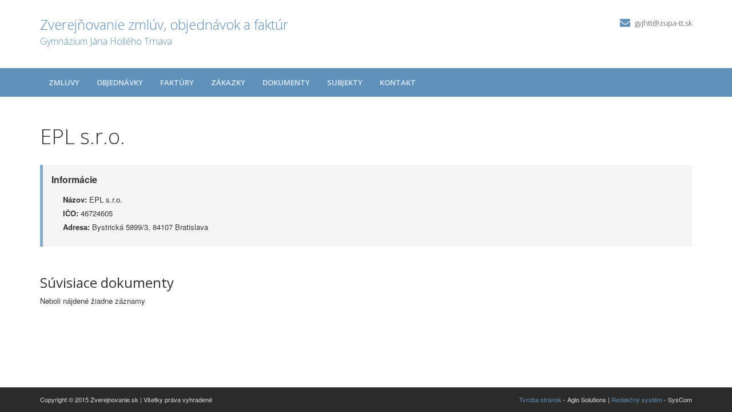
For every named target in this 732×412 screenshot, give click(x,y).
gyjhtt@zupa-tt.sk (663, 23)
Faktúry (177, 82)
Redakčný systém (636, 399)
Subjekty (345, 82)
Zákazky (228, 82)
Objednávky (120, 82)
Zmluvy (64, 82)
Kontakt (398, 82)
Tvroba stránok (540, 399)
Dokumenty (286, 82)
